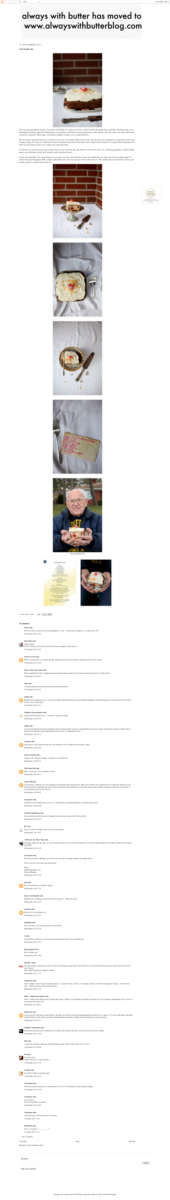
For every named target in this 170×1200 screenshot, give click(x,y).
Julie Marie (28, 641)
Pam (25, 1041)
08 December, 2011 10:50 (32, 875)
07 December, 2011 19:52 (32, 676)
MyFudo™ (28, 962)
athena (26, 627)
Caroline (27, 1070)
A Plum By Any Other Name (34, 839)
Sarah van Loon (29, 656)
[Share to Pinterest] (51, 614)
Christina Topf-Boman (32, 813)
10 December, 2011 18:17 (32, 1020)
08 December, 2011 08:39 (32, 806)
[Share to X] (47, 614)
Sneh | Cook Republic (31, 896)
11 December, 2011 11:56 (32, 1063)
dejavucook (28, 1012)
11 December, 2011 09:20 (32, 1047)
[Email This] (42, 614)
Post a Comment (27, 1136)
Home (78, 1141)
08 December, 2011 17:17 (32, 973)
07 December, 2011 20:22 (32, 689)
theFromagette (29, 949)
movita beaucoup (30, 755)
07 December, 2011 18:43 (32, 649)
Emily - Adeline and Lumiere (34, 996)
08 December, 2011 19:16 (32, 989)
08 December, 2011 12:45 (32, 902)
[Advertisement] (155, 78)
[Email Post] (38, 614)
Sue (25, 1054)
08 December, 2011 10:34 (32, 848)
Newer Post (23, 1141)
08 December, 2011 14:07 (32, 915)
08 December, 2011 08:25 (32, 792)
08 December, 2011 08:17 (32, 774)
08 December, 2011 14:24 (32, 928)
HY (25, 826)
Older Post (131, 1141)
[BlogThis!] (44, 614)
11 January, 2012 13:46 (31, 1118)
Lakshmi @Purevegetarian (33, 712)
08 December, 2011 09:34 (32, 819)
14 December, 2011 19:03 (32, 1105)
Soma (26, 683)
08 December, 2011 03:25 (32, 748)
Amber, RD (28, 781)
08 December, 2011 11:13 (32, 888)
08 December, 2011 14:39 (32, 942)
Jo (25, 936)
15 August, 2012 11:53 (31, 1132)
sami (25, 882)
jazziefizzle (28, 922)
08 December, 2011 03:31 (32, 761)
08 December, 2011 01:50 (32, 719)
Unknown (27, 741)
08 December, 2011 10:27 (32, 832)
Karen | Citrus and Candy (33, 670)
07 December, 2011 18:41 (32, 634)
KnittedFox (28, 1126)
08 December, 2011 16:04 (32, 955)
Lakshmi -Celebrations (32, 1027)
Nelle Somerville (30, 768)
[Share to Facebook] (49, 614)
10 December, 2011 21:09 (32, 1034)
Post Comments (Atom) (35, 1145)
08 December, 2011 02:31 (32, 734)
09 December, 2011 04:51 (32, 1005)
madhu (26, 697)
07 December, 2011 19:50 (32, 663)
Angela (26, 726)
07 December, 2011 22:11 (32, 705)
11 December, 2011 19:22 (32, 1076)
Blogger (113, 1194)
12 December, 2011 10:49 (32, 1089)
